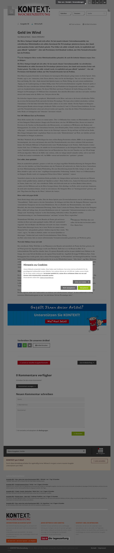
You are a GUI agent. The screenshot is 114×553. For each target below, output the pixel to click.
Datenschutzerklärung (46, 277)
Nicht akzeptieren (69, 288)
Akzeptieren (84, 288)
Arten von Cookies (80, 282)
